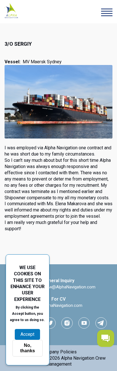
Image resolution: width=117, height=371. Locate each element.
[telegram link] (101, 323)
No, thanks (27, 348)
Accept (27, 334)
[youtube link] (84, 323)
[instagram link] (67, 323)
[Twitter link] (50, 323)
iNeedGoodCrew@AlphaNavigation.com (58, 287)
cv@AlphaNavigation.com (58, 305)
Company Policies (59, 352)
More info (27, 325)
